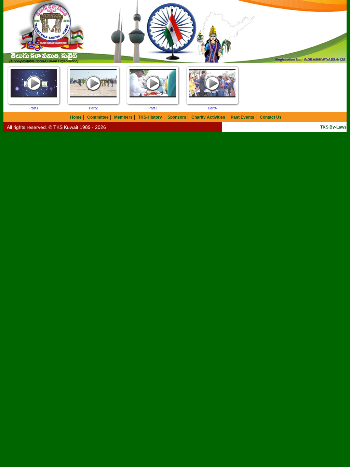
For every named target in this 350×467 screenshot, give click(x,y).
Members (123, 117)
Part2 (93, 108)
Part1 (33, 108)
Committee (98, 117)
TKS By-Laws (333, 127)
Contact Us (271, 117)
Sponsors (177, 117)
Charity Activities (208, 117)
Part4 (212, 108)
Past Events (242, 117)
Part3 (152, 108)
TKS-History (150, 117)
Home (76, 117)
